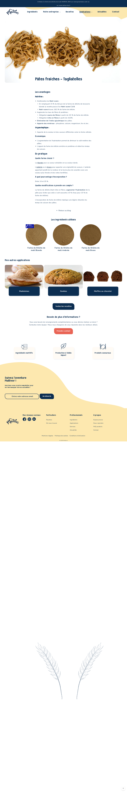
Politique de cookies (61, 436)
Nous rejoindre (98, 423)
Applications (74, 423)
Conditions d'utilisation (77, 436)
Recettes (49, 420)
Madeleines (24, 291)
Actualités (73, 430)
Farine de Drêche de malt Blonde (36, 249)
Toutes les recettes (63, 306)
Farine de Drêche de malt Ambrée (63, 249)
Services (72, 427)
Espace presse (98, 420)
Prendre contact (63, 331)
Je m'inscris (47, 396)
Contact (96, 430)
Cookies (63, 291)
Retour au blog (64, 210)
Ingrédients (73, 420)
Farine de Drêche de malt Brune (91, 249)
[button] (51, 12)
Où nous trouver (51, 423)
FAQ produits (97, 427)
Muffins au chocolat (103, 291)
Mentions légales (47, 436)
